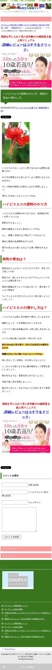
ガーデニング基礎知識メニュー (16, 606)
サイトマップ (10, 649)
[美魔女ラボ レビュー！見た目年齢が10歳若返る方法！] (26, 70)
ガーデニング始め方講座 (13, 609)
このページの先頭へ (27, 667)
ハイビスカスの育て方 (27, 108)
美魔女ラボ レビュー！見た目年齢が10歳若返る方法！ (24, 619)
